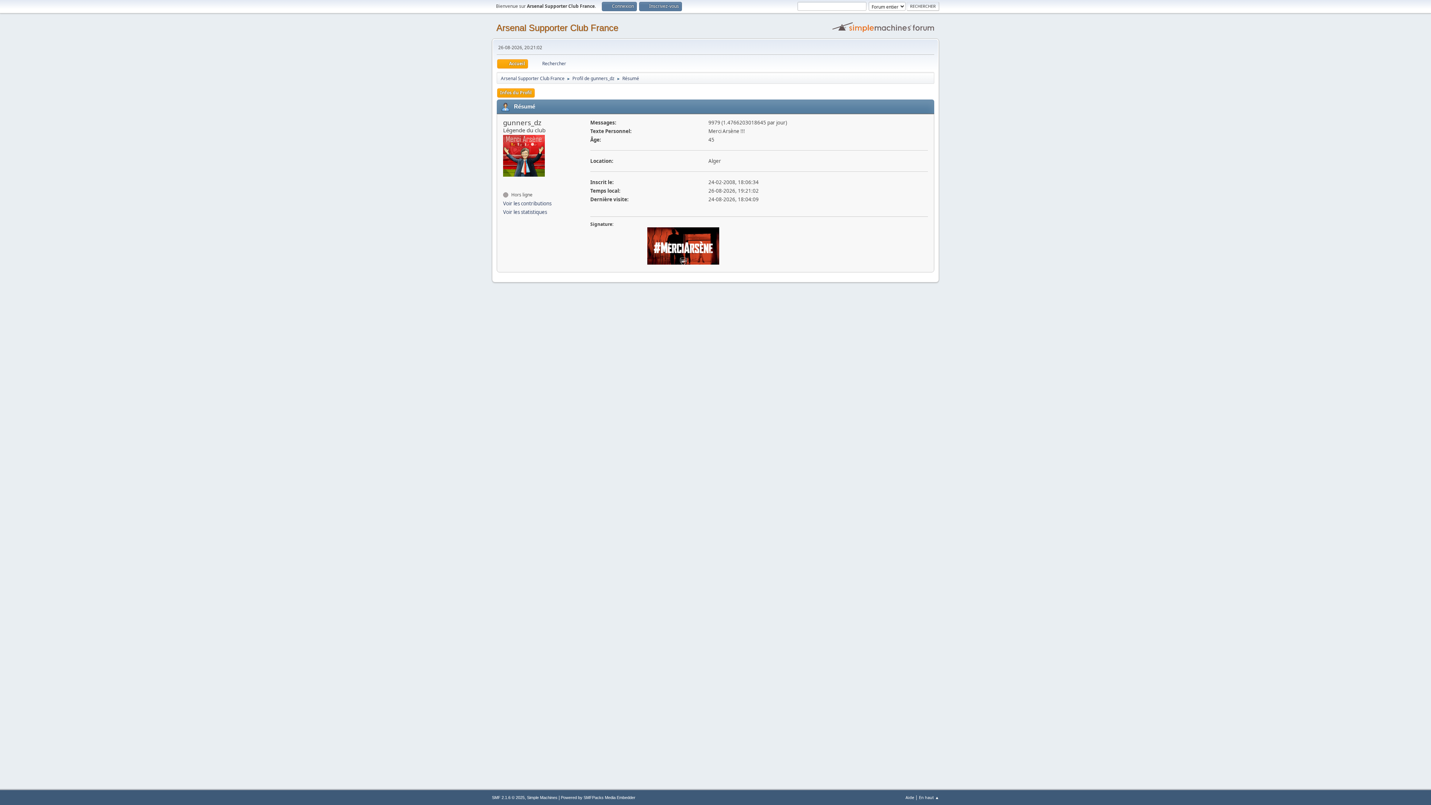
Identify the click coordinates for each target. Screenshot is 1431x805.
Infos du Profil (516, 92)
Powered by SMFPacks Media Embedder (598, 797)
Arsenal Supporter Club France (557, 28)
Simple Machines (542, 797)
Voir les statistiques (525, 212)
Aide (910, 797)
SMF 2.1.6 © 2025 (508, 797)
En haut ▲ (929, 797)
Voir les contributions (527, 203)
